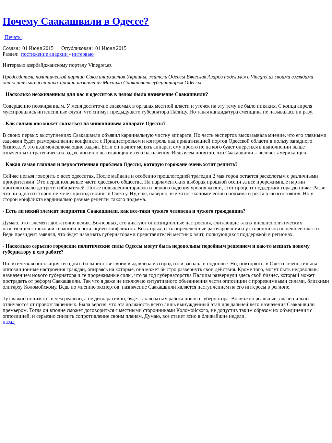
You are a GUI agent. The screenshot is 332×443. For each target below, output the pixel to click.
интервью (83, 54)
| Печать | (13, 37)
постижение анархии (45, 54)
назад (9, 322)
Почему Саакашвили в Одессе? (76, 21)
